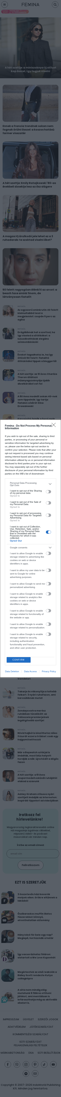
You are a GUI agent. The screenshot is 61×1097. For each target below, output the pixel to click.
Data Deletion (12, 671)
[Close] (55, 426)
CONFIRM (19, 660)
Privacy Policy (49, 671)
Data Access (30, 671)
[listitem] (30, 484)
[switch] (48, 491)
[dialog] (30, 549)
